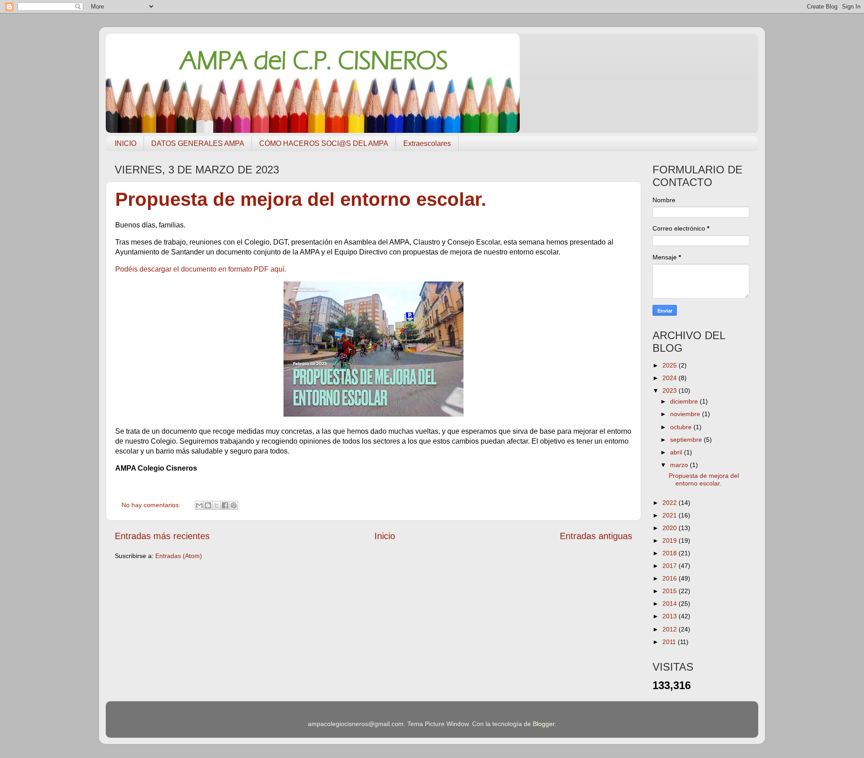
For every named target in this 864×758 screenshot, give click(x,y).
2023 (670, 390)
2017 (670, 565)
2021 (670, 515)
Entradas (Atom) (178, 555)
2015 (670, 591)
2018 (670, 553)
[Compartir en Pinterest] (233, 505)
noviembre (686, 414)
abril (677, 452)
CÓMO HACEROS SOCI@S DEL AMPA (323, 143)
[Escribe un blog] (207, 505)
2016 (670, 578)
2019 (670, 540)
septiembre (687, 439)
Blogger (543, 723)
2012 (670, 629)
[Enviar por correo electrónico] (199, 505)
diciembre (685, 401)
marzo (680, 464)
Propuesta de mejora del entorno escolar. (300, 199)
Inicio (384, 536)
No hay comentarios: (152, 504)
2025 (670, 365)
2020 (670, 527)
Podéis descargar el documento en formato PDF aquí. (200, 269)
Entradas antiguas (596, 536)
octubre (681, 427)
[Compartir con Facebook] (225, 505)
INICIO (125, 143)
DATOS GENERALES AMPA (197, 143)
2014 (670, 603)
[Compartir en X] (216, 505)
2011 (670, 641)
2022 (670, 502)
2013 (670, 616)
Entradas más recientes (162, 536)
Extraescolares (427, 143)
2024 (670, 377)
